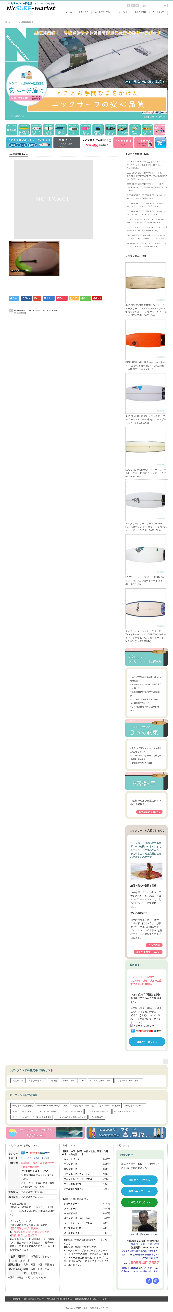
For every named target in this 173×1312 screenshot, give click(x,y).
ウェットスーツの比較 (47, 1111)
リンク (104, 1299)
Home (7, 22)
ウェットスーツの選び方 (71, 1111)
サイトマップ (158, 12)
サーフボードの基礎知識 (22, 1106)
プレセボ (54, 1081)
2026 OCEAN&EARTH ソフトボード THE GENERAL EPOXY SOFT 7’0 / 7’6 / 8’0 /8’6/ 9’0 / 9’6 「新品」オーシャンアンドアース (147, 176)
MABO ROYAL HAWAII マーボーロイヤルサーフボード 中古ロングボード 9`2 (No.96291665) (145, 473)
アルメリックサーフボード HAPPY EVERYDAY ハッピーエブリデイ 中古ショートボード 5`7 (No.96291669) (146, 526)
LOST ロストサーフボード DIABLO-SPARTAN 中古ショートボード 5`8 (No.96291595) (144, 580)
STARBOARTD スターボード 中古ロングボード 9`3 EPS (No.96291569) (35, 312)
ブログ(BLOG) (97, 1117)
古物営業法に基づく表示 (86, 1299)
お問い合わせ (122, 12)
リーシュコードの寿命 (22, 1111)
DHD (83, 1081)
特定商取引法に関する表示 (59, 1299)
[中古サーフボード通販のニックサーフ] (30, 11)
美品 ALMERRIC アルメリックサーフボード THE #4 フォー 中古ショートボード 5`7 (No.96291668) (146, 419)
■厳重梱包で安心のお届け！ (142, 763)
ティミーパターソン (37, 1081)
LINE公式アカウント (139, 1202)
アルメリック (18, 1081)
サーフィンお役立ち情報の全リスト (70, 1117)
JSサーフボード (69, 1081)
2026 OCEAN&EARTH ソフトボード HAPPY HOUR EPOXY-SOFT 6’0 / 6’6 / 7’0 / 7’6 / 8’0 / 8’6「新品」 (147, 187)
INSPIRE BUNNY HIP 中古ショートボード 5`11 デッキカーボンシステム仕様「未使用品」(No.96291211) (146, 165)
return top (165, 1061)
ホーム (69, 12)
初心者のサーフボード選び (83, 1106)
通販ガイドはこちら (147, 1041)
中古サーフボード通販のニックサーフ (92, 1308)
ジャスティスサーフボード (129, 1081)
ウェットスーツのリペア (124, 1111)
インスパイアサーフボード (101, 1081)
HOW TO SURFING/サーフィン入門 (52, 1106)
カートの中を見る (102, 12)
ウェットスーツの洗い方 (98, 1111)
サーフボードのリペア (134, 1106)
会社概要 (16, 1299)
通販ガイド (83, 12)
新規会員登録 (140, 12)
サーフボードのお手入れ (110, 1106)
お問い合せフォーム (139, 1191)
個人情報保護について (34, 1299)
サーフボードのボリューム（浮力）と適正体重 (31, 1117)
